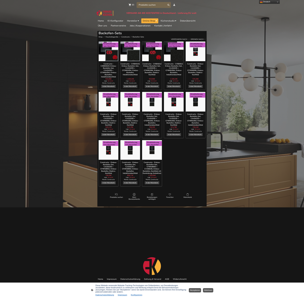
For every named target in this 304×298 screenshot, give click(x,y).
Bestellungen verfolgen (152, 198)
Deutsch (266, 2)
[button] (168, 5)
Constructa (125, 37)
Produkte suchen (116, 197)
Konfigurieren (136, 295)
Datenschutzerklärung (104, 295)
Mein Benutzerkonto (134, 198)
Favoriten (169, 197)
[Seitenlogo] (105, 13)
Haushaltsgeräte (111, 37)
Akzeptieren (195, 290)
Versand (110, 81)
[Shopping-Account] (174, 4)
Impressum (122, 295)
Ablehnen (208, 290)
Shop (101, 37)
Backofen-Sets (138, 37)
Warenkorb (187, 197)
